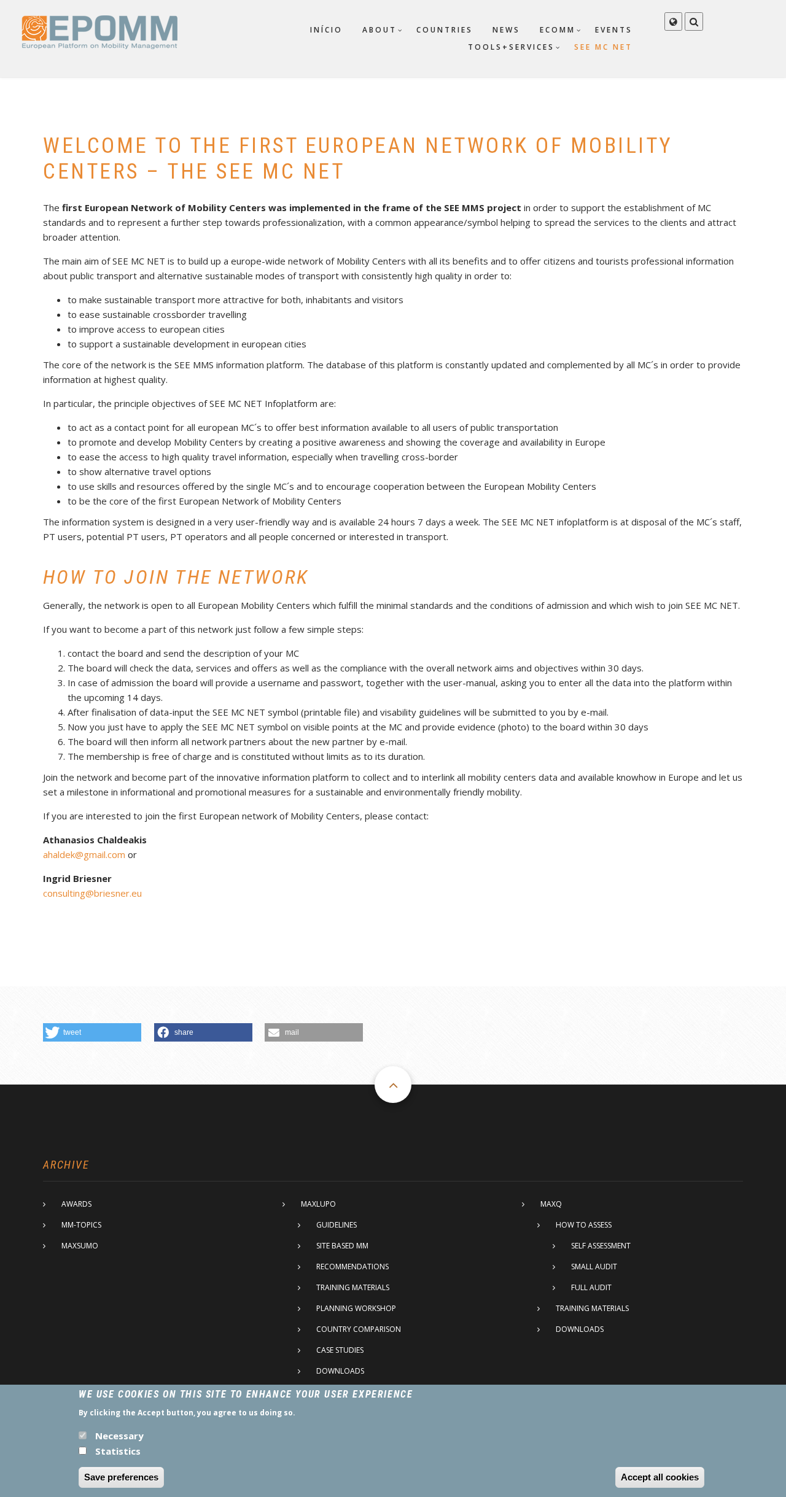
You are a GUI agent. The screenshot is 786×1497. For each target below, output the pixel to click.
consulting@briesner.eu (92, 893)
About (379, 30)
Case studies (340, 1350)
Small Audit (594, 1266)
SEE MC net (603, 47)
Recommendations (352, 1266)
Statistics (118, 1450)
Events (613, 30)
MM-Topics (81, 1225)
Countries (444, 30)
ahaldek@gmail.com (84, 854)
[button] (92, 1032)
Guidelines (336, 1225)
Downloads (340, 1371)
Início (326, 30)
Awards (76, 1204)
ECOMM (557, 30)
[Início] (99, 31)
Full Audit (591, 1287)
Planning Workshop (356, 1308)
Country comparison (358, 1329)
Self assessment (601, 1245)
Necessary (119, 1435)
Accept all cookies (660, 1477)
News (506, 30)
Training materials (352, 1287)
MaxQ (551, 1204)
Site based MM (342, 1245)
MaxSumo (79, 1245)
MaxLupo (318, 1204)
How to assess (584, 1225)
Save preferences (121, 1477)
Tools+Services (511, 47)
